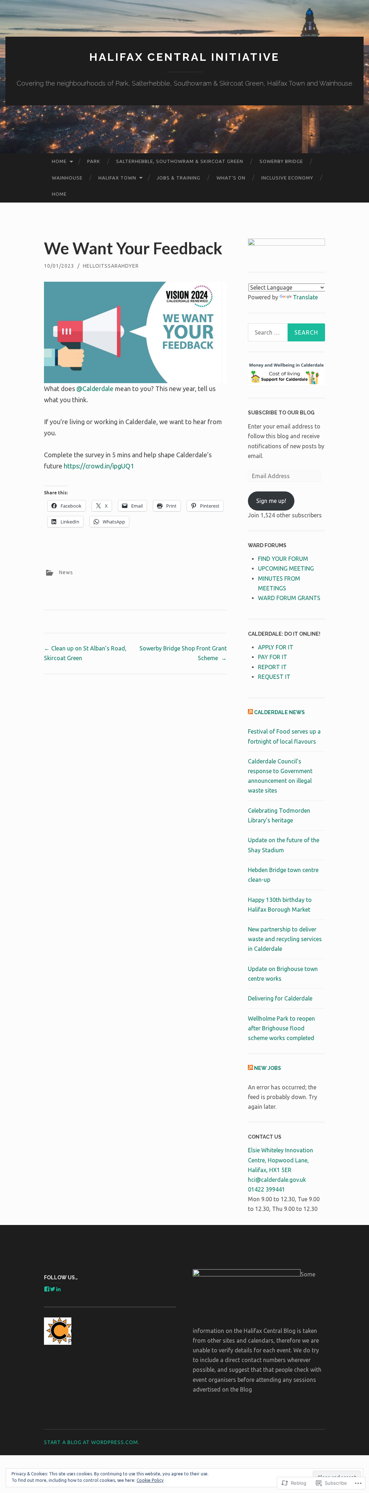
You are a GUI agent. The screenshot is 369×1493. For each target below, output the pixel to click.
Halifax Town (117, 177)
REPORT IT (272, 667)
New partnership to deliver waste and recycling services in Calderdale (285, 939)
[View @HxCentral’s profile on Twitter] (52, 1289)
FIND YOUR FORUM (283, 558)
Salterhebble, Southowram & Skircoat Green (179, 161)
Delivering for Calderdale (280, 998)
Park (93, 161)
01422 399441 (266, 1189)
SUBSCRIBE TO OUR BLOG (281, 413)
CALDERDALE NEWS (279, 712)
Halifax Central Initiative (184, 57)
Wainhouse (67, 177)
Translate (305, 297)
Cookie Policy (150, 1480)
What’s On (231, 177)
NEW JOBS (267, 1068)
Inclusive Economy (287, 177)
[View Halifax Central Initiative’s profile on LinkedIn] (58, 1289)
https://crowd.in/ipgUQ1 (99, 465)
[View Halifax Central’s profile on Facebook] (47, 1289)
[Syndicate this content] (250, 712)
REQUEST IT (274, 676)
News (66, 572)
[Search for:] (286, 332)
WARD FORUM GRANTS (289, 598)
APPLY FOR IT (275, 647)
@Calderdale (95, 388)
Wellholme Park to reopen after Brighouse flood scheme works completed (281, 1028)
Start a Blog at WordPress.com (91, 1442)
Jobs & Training (178, 177)
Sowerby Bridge (281, 161)
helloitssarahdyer (111, 266)
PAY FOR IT (272, 657)
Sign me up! (271, 501)
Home (59, 161)
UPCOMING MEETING (286, 568)
